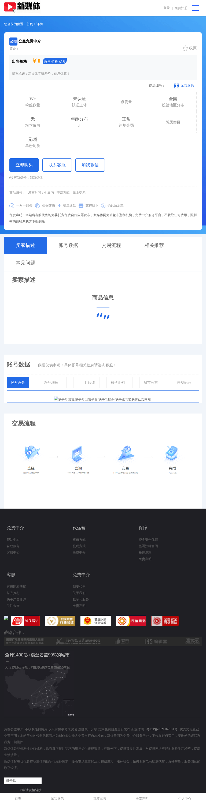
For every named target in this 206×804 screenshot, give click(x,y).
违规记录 (184, 383)
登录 (166, 8)
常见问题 (25, 262)
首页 (18, 799)
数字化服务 (81, 599)
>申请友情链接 (31, 790)
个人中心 (184, 799)
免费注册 (181, 8)
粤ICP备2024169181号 (161, 729)
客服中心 (13, 552)
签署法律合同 (148, 546)
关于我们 (79, 593)
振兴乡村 (13, 593)
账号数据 (68, 245)
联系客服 (57, 165)
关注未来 (13, 606)
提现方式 (79, 546)
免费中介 (79, 552)
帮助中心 (13, 540)
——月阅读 (86, 383)
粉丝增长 (51, 383)
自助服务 (13, 546)
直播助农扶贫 (16, 586)
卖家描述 (25, 245)
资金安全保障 (148, 540)
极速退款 (145, 552)
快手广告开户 (16, 599)
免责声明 (145, 559)
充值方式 (79, 540)
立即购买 (24, 165)
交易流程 (111, 245)
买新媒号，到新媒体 (28, 177)
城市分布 (151, 383)
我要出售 (99, 799)
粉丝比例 (118, 383)
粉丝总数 (18, 383)
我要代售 (79, 586)
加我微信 (90, 165)
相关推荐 (154, 245)
